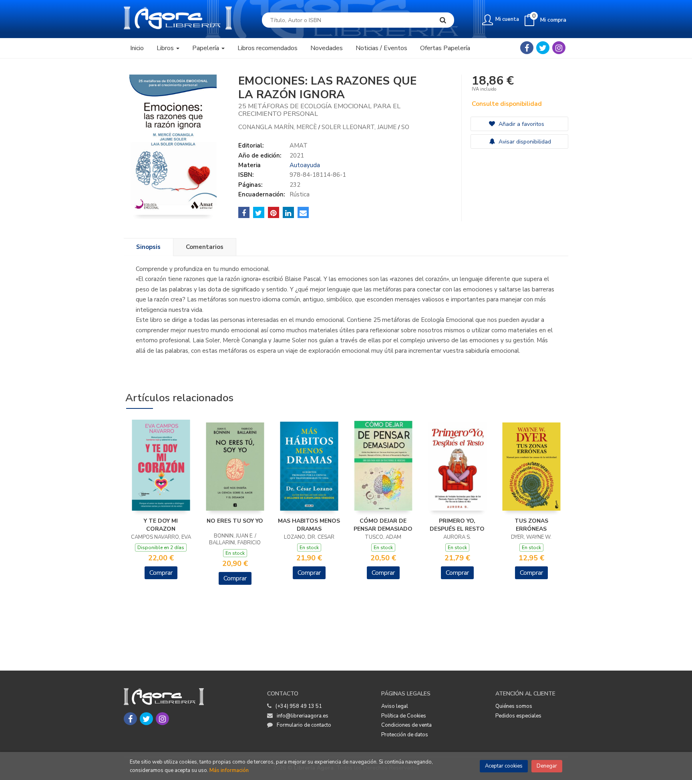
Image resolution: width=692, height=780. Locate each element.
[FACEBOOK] (526, 47)
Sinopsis (148, 247)
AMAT (299, 145)
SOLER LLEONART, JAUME (360, 127)
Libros (166, 48)
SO (405, 127)
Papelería (206, 48)
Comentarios (204, 247)
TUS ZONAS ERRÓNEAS (531, 525)
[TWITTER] (542, 47)
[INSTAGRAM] (558, 47)
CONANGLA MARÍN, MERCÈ (278, 127)
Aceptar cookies (504, 766)
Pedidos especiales (518, 715)
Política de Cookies (403, 715)
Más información (229, 770)
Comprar (161, 572)
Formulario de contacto (304, 725)
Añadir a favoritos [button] (520, 124)
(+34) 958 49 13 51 (299, 706)
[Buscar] (443, 20)
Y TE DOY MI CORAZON (161, 525)
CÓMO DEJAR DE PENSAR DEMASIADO (383, 525)
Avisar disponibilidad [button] (524, 141)
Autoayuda (305, 165)
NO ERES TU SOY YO (235, 521)
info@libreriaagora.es (302, 715)
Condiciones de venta (406, 725)
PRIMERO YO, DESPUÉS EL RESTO (457, 525)
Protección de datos (404, 734)
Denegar (547, 766)
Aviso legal (394, 706)
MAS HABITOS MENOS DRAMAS (309, 525)
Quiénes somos (513, 706)
